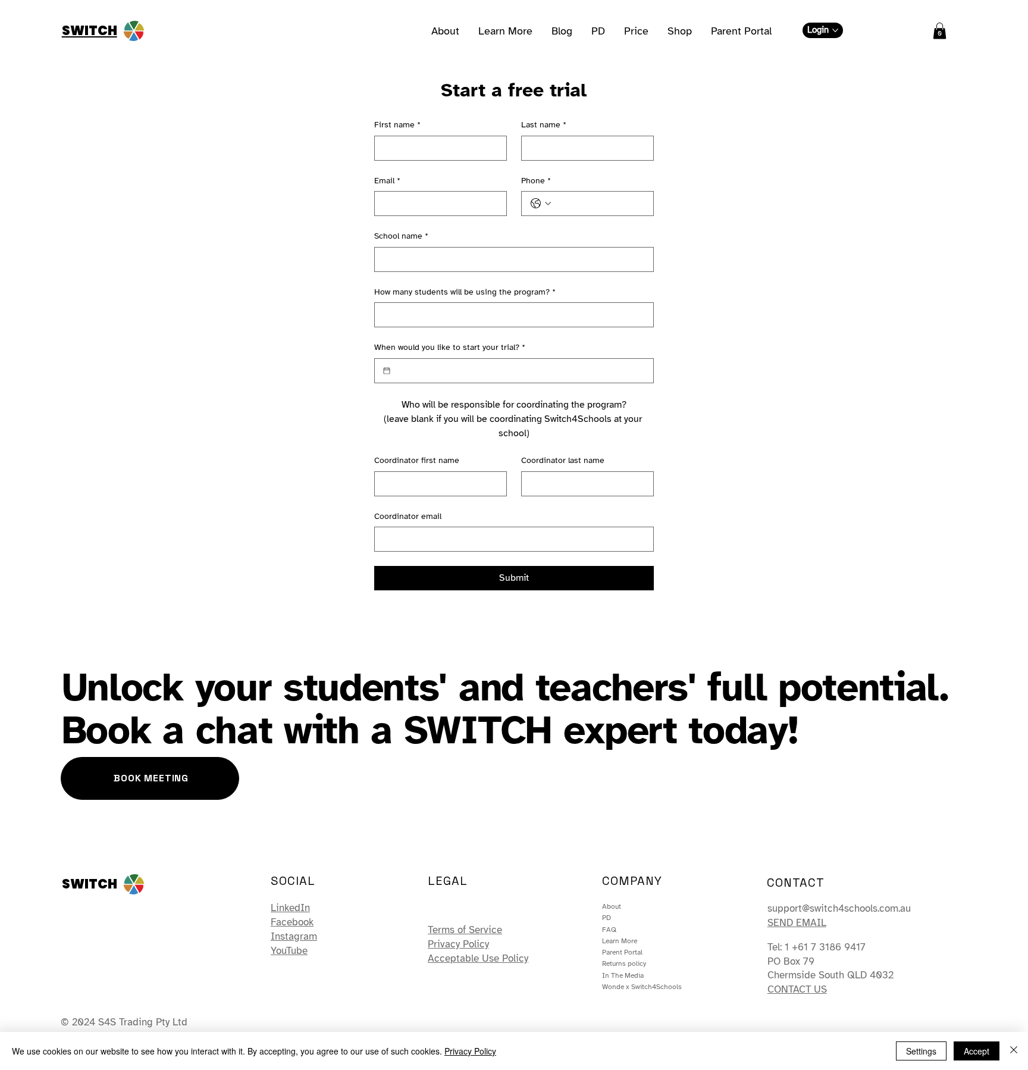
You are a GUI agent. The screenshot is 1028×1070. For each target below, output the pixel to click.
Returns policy (624, 963)
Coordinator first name (416, 460)
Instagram (294, 936)
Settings (921, 1051)
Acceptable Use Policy (478, 958)
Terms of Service (465, 930)
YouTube (289, 950)
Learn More (619, 941)
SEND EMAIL (796, 922)
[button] (939, 31)
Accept (976, 1051)
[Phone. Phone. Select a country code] (541, 203)
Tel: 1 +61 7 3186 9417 (816, 947)
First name (397, 125)
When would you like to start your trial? (449, 347)
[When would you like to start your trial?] (386, 371)
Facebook (292, 922)
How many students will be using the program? (465, 292)
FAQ (609, 929)
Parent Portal (622, 952)
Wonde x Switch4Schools (642, 986)
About (611, 906)
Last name (543, 125)
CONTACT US (797, 989)
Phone (536, 181)
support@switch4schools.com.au (839, 908)
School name (401, 236)
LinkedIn (290, 908)
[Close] (1014, 1050)
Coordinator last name (562, 460)
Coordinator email (407, 516)
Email (387, 181)
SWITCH (89, 30)
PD (606, 917)
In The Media (623, 975)
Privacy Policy (458, 944)
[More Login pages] (835, 30)
